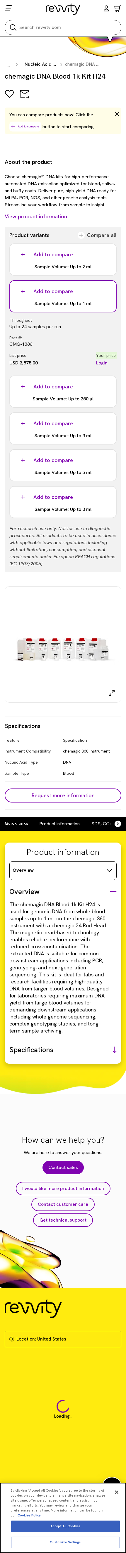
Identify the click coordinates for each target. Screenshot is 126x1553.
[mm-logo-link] (63, 9)
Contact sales (63, 1167)
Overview (23, 870)
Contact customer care (63, 1204)
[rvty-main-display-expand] (111, 692)
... (9, 65)
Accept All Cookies (65, 1526)
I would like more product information (63, 1188)
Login (102, 363)
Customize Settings (65, 1542)
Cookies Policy (29, 1515)
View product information (36, 216)
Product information (59, 824)
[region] (63, 1518)
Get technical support (63, 1220)
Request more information (63, 795)
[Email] (24, 98)
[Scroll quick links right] (114, 824)
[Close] (116, 1492)
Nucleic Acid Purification (51, 64)
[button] (106, 9)
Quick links (16, 823)
